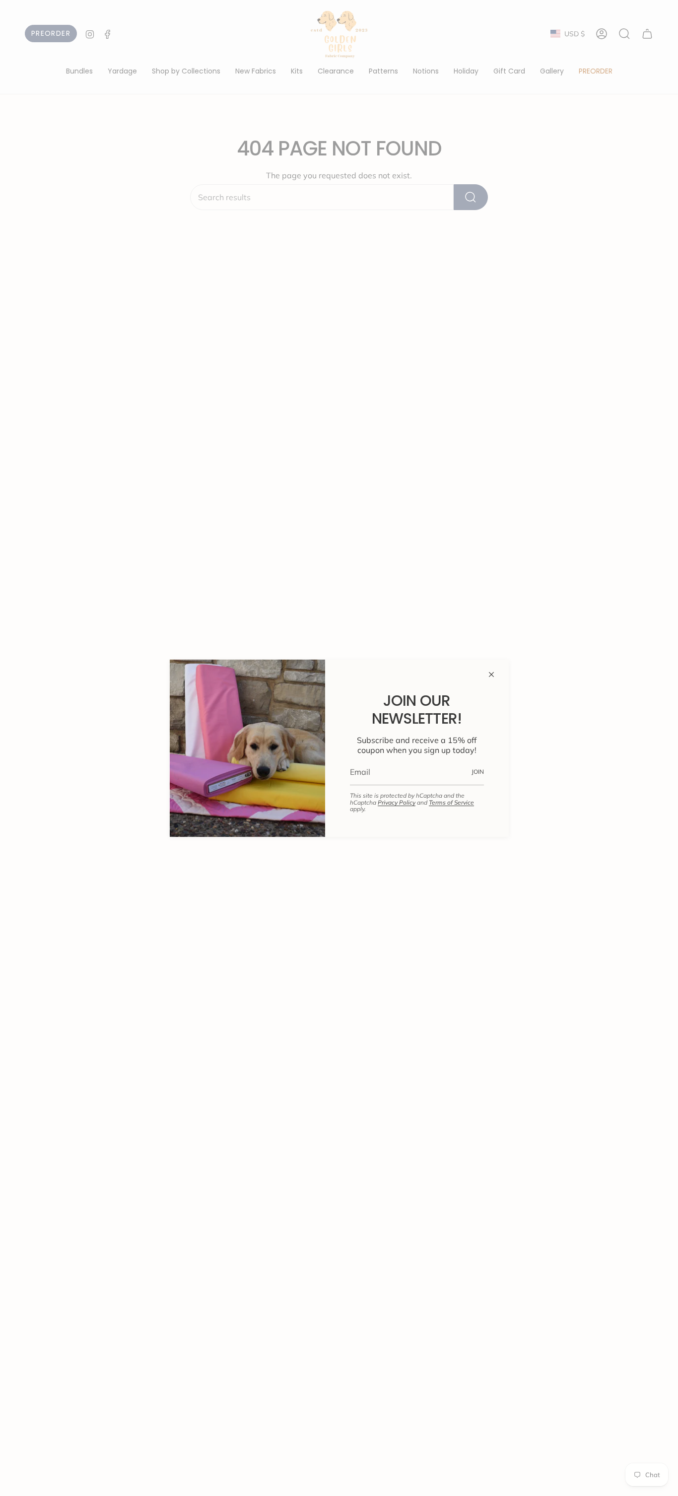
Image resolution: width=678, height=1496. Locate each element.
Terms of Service (451, 802)
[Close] (491, 674)
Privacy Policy (396, 802)
